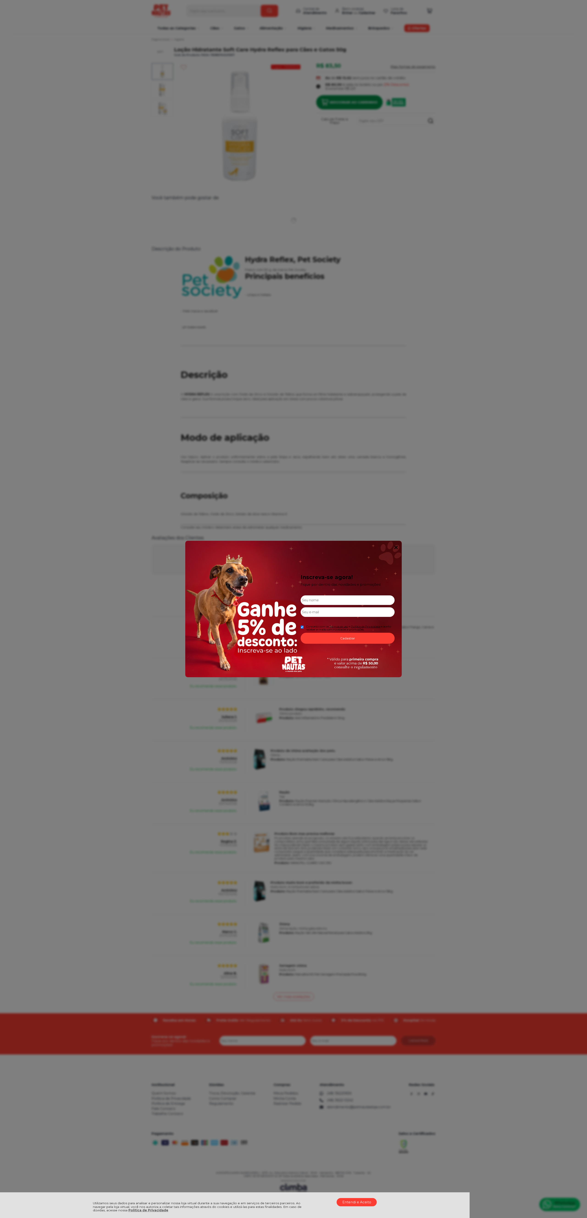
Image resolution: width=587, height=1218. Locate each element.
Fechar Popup (396, 547)
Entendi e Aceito (356, 1202)
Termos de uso (338, 626)
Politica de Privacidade (365, 626)
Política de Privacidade (148, 1210)
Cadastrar (347, 638)
